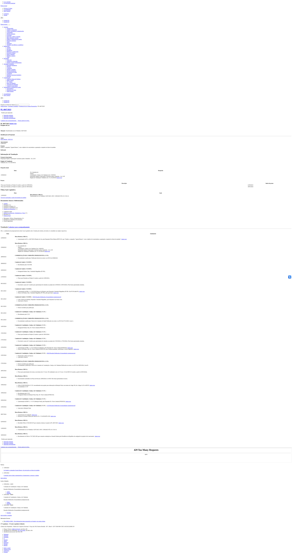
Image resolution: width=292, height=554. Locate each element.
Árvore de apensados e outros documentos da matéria (13, 197)
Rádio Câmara (10, 80)
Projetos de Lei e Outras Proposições (28, 106)
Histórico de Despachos (9, 209)
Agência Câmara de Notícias (13, 79)
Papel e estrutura (11, 54)
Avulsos (6, 203)
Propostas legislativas (12, 65)
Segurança (9, 43)
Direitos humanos (11, 34)
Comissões (9, 68)
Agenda (8, 47)
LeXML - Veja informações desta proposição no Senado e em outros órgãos (27, 521)
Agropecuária (10, 28)
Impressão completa (8, 116)
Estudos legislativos (11, 70)
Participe (9, 76)
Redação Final (7, 215)
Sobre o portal (7, 548)
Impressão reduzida (8, 115)
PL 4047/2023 (6, 110)
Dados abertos (10, 91)
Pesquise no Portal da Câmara (8, 104)
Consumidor (10, 32)
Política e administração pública (14, 39)
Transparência (10, 88)
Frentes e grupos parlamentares (14, 62)
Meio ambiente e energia (12, 38)
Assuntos (6, 27)
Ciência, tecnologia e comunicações (15, 31)
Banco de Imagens (11, 83)
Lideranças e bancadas (12, 61)
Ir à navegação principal (9, 3)
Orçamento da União (12, 72)
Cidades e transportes (12, 29)
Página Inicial (4, 106)
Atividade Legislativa (9, 64)
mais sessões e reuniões (6, 515)
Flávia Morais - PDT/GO (7, 139)
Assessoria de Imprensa (12, 84)
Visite (8, 57)
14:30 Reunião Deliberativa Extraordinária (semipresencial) (61, 405)
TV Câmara (9, 81)
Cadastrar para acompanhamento (9, 120)
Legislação (9, 73)
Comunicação (7, 77)
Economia (9, 35)
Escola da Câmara (11, 53)
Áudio (8, 491)
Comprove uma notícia (12, 86)
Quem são (9, 60)
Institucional (7, 46)
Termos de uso (7, 549)
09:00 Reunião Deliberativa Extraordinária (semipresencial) (47, 297)
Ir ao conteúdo (7, 2)
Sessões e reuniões (11, 69)
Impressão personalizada (9, 118)
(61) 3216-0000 (21, 530)
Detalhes (9, 493)
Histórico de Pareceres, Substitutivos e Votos (14, 213)
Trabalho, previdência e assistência (15, 44)
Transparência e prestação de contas (12, 87)
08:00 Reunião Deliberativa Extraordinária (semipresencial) (61, 353)
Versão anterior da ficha (23, 120)
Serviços (9, 49)
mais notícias (4, 478)
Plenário (9, 66)
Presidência (9, 50)
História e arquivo (11, 55)
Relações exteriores (11, 40)
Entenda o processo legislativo (14, 75)
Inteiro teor (13, 123)
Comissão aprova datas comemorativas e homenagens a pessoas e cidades (21, 475)
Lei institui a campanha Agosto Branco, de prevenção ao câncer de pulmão (21, 470)
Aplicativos (6, 550)
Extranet (6, 552)
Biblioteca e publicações (12, 51)
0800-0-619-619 (16, 529)
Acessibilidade (7, 9)
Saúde (8, 42)
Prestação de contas (11, 90)
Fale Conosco (7, 11)
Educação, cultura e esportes (13, 36)
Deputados (6, 58)
